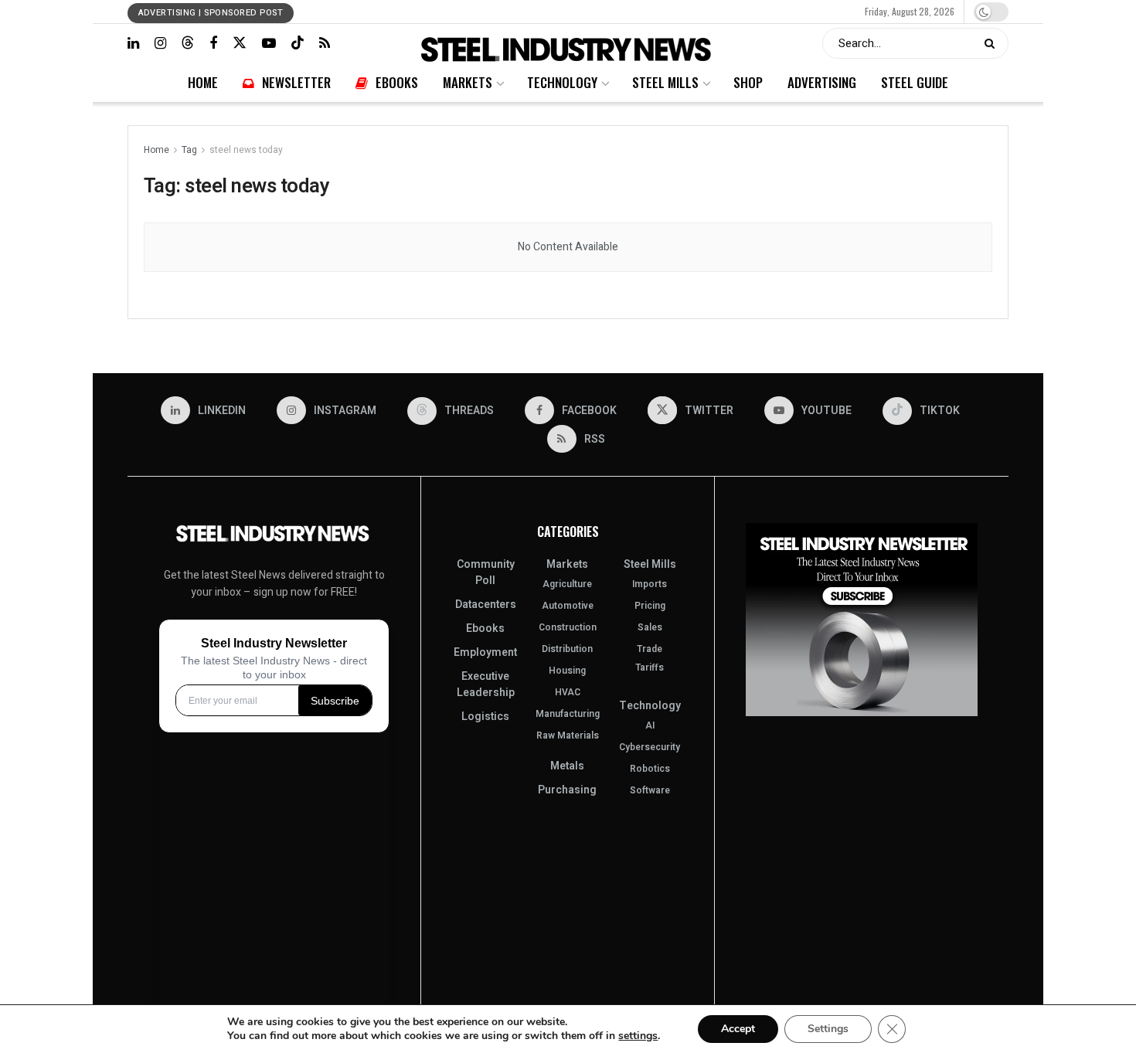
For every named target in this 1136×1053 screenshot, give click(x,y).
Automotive (568, 606)
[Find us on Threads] (188, 43)
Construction (568, 627)
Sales (650, 627)
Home (403, 11)
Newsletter (442, 11)
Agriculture (567, 584)
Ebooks (484, 11)
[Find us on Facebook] (213, 43)
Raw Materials (567, 735)
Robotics (650, 769)
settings (638, 1036)
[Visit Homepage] (568, 43)
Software (650, 790)
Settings (828, 1028)
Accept (738, 1028)
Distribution (567, 649)
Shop (654, 11)
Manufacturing (568, 714)
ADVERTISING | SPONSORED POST (210, 12)
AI (650, 725)
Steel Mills (616, 11)
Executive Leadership (486, 684)
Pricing (649, 606)
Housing (567, 671)
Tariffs (649, 667)
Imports (649, 584)
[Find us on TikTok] (297, 43)
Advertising (693, 11)
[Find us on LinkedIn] (133, 43)
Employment (485, 652)
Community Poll (486, 572)
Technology (565, 11)
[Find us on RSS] (324, 43)
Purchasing (567, 790)
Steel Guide (745, 11)
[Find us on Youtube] (269, 43)
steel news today (246, 150)
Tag (189, 150)
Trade (649, 649)
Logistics (485, 716)
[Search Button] (992, 43)
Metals (567, 766)
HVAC (567, 692)
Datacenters (485, 604)
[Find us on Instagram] (160, 43)
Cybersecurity (649, 747)
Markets (520, 11)
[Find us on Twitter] (240, 43)
